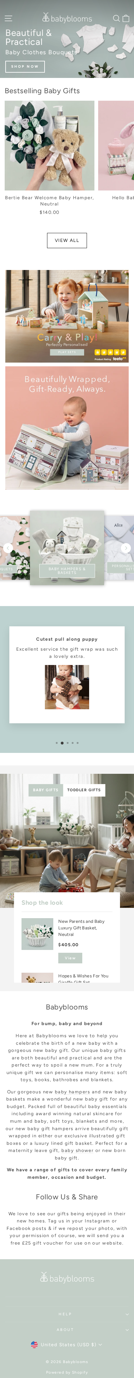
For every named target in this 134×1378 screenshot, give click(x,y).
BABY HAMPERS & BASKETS (67, 571)
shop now (25, 67)
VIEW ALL (67, 240)
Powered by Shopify (67, 1372)
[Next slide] (126, 548)
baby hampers (72, 1092)
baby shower (77, 1150)
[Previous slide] (8, 548)
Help (65, 1314)
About (65, 1329)
